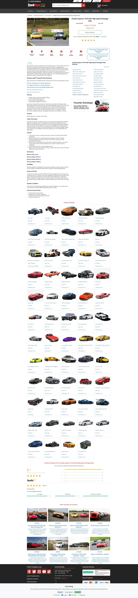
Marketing (82, 595)
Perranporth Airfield (98, 73)
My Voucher (106, 1)
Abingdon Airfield (77, 69)
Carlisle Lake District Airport (79, 76)
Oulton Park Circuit (98, 71)
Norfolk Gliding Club (98, 69)
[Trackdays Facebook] (29, 573)
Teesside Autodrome (99, 84)
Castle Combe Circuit (78, 80)
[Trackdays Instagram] (39, 573)
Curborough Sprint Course (79, 82)
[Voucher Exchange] (90, 105)
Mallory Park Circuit (77, 92)
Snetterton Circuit (98, 80)
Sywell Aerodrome (98, 82)
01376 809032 (35, 1)
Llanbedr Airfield (77, 90)
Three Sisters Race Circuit (100, 88)
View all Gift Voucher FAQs (33, 92)
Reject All (60, 592)
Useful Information (32, 581)
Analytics (65, 595)
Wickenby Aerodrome (99, 94)
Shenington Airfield (98, 78)
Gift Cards (87, 1)
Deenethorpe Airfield (78, 84)
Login (77, 1)
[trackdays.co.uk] (36, 7)
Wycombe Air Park (98, 96)
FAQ (56, 580)
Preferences (74, 595)
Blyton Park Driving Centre (79, 71)
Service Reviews (104, 572)
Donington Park (76, 86)
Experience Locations (32, 579)
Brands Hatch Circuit (78, 73)
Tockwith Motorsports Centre (101, 90)
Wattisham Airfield (98, 92)
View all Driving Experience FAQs (35, 89)
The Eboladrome (98, 86)
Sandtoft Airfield (97, 76)
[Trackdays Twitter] (34, 573)
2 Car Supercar (48, 15)
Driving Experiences (38, 15)
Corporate (96, 1)
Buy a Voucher (90, 32)
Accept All (78, 592)
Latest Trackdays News (33, 576)
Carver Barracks (76, 78)
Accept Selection (69, 592)
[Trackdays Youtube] (44, 573)
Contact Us (64, 578)
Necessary (57, 595)
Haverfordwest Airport (78, 88)
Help (56, 583)
